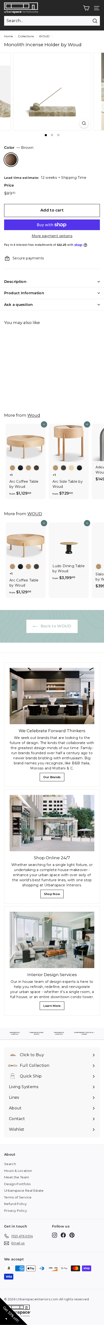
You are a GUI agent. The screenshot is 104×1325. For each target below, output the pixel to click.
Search (10, 1164)
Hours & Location (18, 1171)
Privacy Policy (15, 1210)
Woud (33, 415)
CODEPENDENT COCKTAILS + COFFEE (84, 1033)
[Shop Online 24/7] (52, 823)
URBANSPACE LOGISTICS (59, 1033)
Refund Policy (15, 1204)
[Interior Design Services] (52, 940)
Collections (26, 36)
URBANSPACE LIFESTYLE (15, 1033)
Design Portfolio (17, 1184)
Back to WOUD (55, 626)
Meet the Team (16, 1177)
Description (15, 281)
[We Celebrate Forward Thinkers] (52, 696)
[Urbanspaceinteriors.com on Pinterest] (71, 1235)
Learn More (53, 1007)
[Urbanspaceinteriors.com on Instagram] (54, 1235)
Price (9, 185)
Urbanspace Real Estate (24, 1190)
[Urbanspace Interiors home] (18, 1311)
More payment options (52, 236)
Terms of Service (18, 1197)
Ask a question (18, 304)
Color (18, 147)
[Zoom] (83, 123)
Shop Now (53, 895)
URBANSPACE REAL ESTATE (37, 1033)
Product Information (24, 293)
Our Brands (53, 778)
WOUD (44, 36)
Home (8, 36)
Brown (11, 159)
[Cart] (86, 8)
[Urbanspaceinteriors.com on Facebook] (63, 1235)
